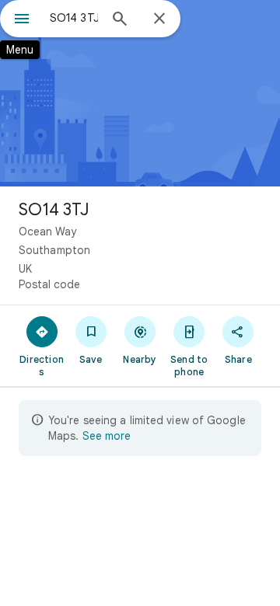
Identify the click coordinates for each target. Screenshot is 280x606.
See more (106, 436)
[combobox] (74, 18)
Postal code (49, 284)
